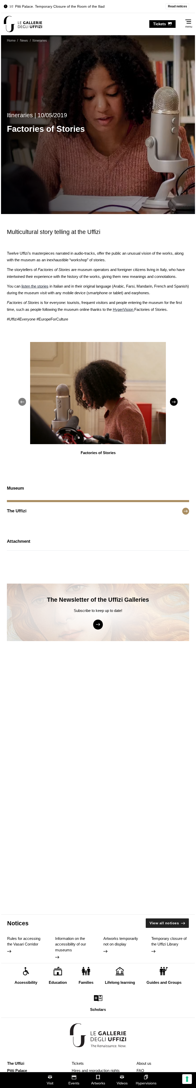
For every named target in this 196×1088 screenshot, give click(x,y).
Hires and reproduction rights (96, 1070)
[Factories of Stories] (23, 24)
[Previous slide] (22, 402)
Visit (50, 1083)
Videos (122, 1083)
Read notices (177, 6)
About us (144, 1063)
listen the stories (34, 286)
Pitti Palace (17, 1070)
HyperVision (123, 309)
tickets (159, 24)
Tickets (78, 1063)
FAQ (140, 1070)
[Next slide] (174, 402)
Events (73, 1083)
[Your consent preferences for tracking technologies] (187, 1079)
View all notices (164, 923)
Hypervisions (146, 1083)
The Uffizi (15, 1063)
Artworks (98, 1083)
